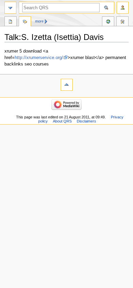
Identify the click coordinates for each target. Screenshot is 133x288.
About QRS (62, 121)
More (39, 21)
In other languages (108, 22)
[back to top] (67, 85)
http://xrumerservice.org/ (39, 57)
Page (10, 22)
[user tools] (123, 8)
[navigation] (10, 8)
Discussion (25, 22)
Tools (122, 22)
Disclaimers (86, 121)
